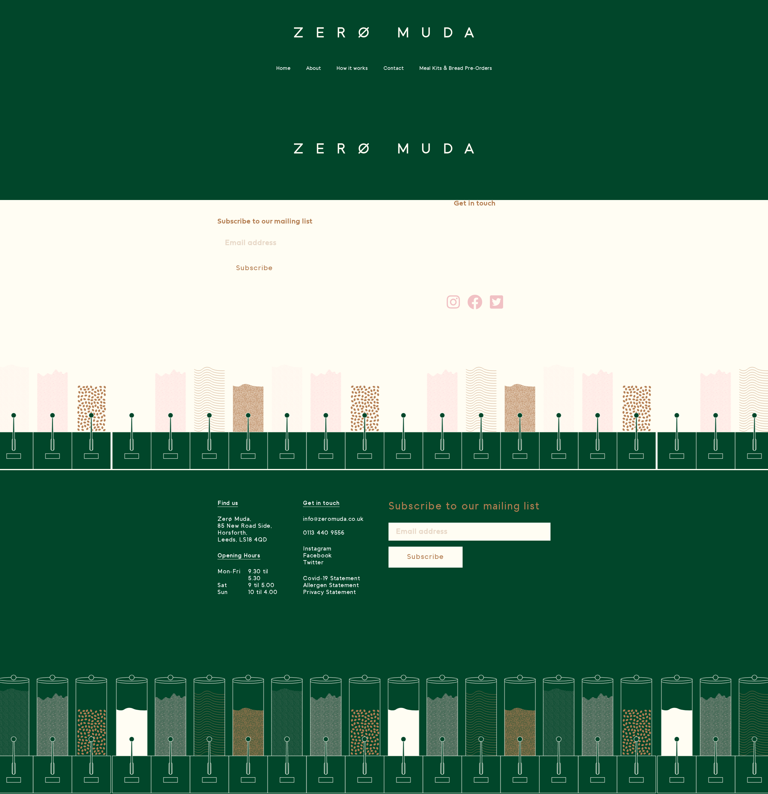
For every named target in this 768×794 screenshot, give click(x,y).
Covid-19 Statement (331, 579)
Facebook (317, 556)
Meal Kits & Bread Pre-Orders (455, 68)
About (313, 68)
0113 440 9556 (324, 533)
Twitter (313, 563)
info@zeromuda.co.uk (475, 220)
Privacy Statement (329, 593)
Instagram (317, 549)
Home (283, 68)
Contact (393, 68)
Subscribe (254, 268)
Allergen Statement (331, 586)
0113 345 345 (475, 228)
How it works (352, 68)
